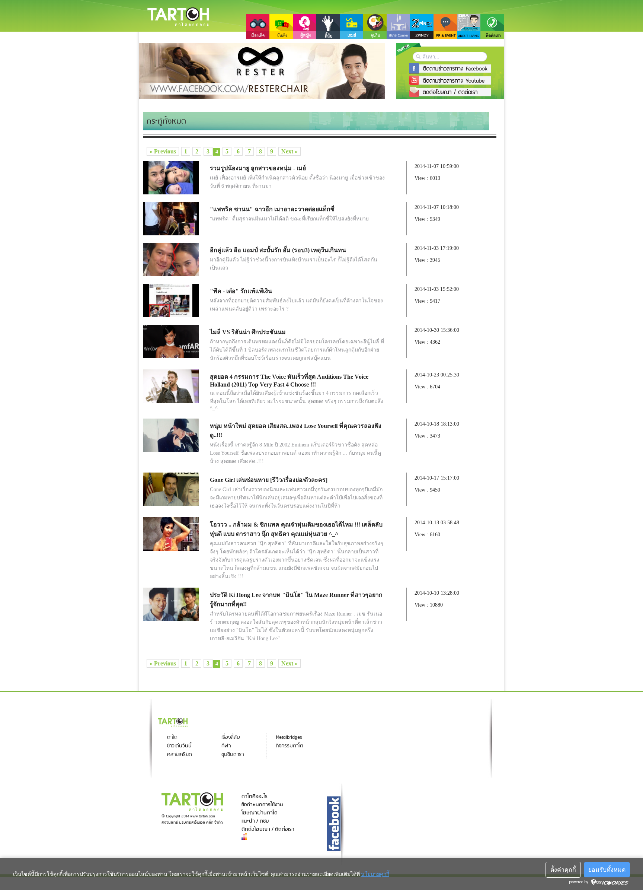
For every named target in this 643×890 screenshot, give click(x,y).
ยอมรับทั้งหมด (607, 869)
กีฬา (226, 746)
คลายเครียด (179, 754)
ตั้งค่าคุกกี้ (563, 869)
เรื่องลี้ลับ (230, 737)
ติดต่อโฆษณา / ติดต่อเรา (267, 829)
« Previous (163, 151)
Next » (289, 151)
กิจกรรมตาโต (289, 746)
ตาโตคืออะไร (254, 796)
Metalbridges (289, 737)
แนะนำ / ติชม (255, 821)
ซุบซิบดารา (232, 754)
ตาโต (172, 737)
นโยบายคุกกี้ (375, 874)
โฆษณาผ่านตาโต (259, 813)
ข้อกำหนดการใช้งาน (262, 805)
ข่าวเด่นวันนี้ (179, 746)
